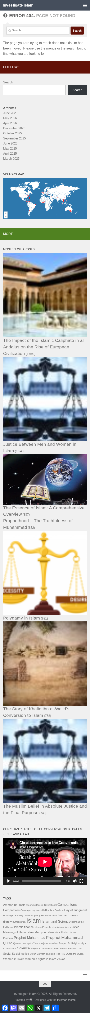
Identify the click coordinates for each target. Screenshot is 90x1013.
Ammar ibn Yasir (14, 904)
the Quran (78, 954)
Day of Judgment (75, 910)
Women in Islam (13, 959)
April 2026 (10, 123)
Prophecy (8, 938)
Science (23, 948)
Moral (57, 932)
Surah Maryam (37, 954)
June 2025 (10, 143)
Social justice (20, 953)
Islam (33, 920)
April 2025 (10, 153)
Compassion (11, 910)
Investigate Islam (18, 5)
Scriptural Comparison (42, 948)
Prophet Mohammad (29, 938)
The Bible (50, 954)
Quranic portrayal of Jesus (26, 943)
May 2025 (10, 148)
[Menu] (85, 5)
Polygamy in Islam (21, 618)
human (63, 915)
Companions (67, 905)
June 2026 (10, 113)
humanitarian (19, 922)
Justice (74, 927)
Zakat (61, 959)
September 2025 (14, 138)
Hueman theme (66, 999)
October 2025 (12, 133)
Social (7, 953)
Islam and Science (56, 921)
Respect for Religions (70, 943)
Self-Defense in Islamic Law (68, 948)
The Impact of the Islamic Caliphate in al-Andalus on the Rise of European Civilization (44, 347)
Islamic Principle (43, 927)
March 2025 (11, 158)
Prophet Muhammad (64, 937)
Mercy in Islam (44, 932)
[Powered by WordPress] (31, 999)
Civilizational (50, 905)
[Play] (8, 881)
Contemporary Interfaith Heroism (37, 910)
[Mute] (75, 881)
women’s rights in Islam (40, 959)
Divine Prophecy (32, 915)
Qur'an (7, 943)
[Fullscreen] (81, 881)
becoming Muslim (34, 905)
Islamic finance (24, 927)
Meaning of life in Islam (18, 932)
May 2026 (10, 118)
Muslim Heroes (68, 932)
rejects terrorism (49, 943)
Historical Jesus (49, 915)
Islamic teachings (60, 927)
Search (8, 82)
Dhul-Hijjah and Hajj (13, 915)
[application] (45, 861)
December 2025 (14, 128)
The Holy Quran (64, 954)
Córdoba (59, 910)
